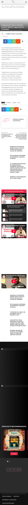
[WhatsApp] (14, 41)
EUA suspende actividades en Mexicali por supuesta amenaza (17, 157)
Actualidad (12, 6)
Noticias (6, 6)
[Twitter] (9, 41)
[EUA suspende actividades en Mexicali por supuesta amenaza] (5, 157)
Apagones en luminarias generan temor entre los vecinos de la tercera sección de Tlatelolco (17, 149)
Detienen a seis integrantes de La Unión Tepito (18, 177)
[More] (22, 41)
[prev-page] (2, 338)
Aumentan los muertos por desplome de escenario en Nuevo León (7, 136)
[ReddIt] (18, 41)
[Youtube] (19, 469)
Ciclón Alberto (8, 102)
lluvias (19, 102)
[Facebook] (5, 41)
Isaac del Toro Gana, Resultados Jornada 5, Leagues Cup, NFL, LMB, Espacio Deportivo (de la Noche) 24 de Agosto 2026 (18, 322)
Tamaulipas (4, 104)
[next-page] (5, 338)
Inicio (2, 6)
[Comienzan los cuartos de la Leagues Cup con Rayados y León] (5, 314)
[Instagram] (12, 469)
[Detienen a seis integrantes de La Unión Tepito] (5, 178)
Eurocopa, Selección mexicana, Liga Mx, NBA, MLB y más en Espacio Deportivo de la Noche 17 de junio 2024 (21, 136)
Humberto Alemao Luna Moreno (14, 33)
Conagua (14, 102)
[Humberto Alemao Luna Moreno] (3, 33)
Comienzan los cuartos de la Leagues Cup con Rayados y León (17, 313)
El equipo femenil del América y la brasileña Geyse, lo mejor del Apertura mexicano (16, 332)
